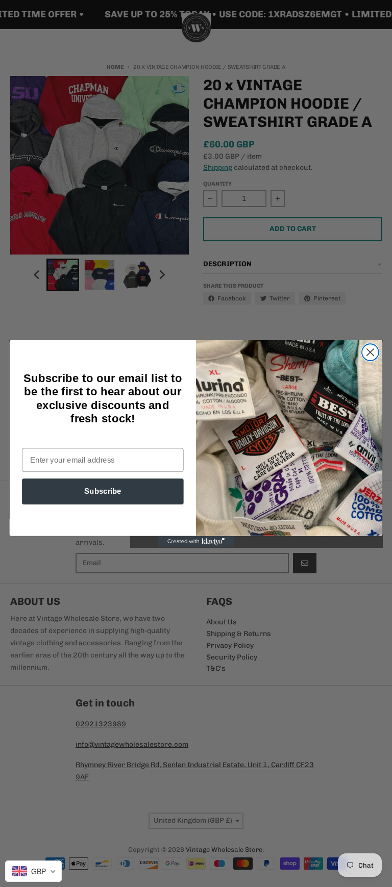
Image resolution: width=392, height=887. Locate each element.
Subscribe (102, 491)
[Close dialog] (370, 352)
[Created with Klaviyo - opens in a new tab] (196, 541)
